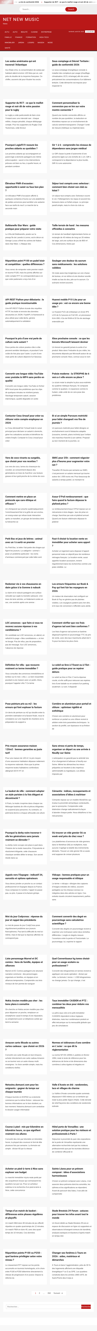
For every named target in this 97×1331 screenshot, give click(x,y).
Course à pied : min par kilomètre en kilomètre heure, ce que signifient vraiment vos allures (24, 1130)
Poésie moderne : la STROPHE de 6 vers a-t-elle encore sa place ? (70, 375)
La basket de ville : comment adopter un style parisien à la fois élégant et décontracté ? (24, 794)
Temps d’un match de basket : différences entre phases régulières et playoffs (24, 1214)
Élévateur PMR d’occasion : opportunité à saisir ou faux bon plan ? (24, 187)
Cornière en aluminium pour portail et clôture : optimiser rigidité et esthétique (71, 707)
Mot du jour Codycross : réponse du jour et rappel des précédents (24, 918)
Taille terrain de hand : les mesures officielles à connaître (70, 227)
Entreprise (46, 32)
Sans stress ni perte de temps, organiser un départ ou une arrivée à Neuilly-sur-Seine (71, 749)
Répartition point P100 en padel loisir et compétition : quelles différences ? (25, 262)
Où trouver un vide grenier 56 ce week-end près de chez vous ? (69, 834)
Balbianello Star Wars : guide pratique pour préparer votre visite (23, 227)
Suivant (57, 1293)
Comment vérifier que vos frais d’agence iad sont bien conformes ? (70, 624)
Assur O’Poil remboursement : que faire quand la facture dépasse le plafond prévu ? (70, 500)
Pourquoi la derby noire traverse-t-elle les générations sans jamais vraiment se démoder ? (23, 836)
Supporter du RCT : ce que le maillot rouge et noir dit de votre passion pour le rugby (24, 106)
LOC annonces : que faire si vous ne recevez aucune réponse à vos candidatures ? (24, 626)
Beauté (24, 32)
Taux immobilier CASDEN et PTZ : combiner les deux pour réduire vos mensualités (70, 1004)
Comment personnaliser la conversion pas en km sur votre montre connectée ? (68, 106)
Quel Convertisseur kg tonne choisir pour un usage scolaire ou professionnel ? (71, 962)
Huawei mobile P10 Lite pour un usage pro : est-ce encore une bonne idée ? (71, 303)
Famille (8, 37)
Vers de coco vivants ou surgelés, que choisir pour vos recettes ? (22, 459)
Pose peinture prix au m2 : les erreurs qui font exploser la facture (23, 705)
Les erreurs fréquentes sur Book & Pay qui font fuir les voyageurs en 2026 (70, 587)
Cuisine (34, 32)
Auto (15, 32)
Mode (50, 42)
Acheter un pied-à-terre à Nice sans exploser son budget (24, 1170)
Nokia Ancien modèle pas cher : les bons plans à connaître (23, 1002)
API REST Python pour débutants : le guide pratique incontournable (24, 301)
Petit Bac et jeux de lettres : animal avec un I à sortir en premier (23, 540)
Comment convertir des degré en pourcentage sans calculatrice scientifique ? (69, 920)
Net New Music (21, 19)
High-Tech (44, 37)
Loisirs (31, 42)
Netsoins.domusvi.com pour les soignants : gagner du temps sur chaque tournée (22, 1088)
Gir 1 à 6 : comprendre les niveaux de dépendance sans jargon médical (71, 146)
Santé (7, 48)
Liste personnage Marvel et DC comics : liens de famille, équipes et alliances (24, 962)
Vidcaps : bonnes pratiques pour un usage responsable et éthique (70, 876)
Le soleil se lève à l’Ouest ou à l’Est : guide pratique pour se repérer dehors (71, 668)
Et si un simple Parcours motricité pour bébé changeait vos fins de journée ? (69, 419)
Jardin (21, 42)
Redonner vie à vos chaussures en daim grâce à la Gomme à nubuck (23, 585)
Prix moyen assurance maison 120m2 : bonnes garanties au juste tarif (23, 749)
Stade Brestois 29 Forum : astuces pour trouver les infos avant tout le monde (70, 1214)
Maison (41, 42)
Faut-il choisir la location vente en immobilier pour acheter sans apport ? (71, 542)
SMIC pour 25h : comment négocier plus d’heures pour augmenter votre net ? (71, 461)
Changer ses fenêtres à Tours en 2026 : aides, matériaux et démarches (69, 1256)
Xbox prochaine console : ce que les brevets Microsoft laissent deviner (71, 340)
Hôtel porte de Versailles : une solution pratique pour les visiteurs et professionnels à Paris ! (71, 1130)
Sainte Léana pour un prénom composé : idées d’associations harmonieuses (68, 1172)
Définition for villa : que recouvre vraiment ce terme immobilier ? (22, 666)
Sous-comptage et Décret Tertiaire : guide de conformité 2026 (71, 62)
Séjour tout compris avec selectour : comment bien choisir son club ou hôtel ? (71, 187)
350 (49, 1293)
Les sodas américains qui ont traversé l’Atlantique (20, 62)
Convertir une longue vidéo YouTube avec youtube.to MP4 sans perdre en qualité (24, 377)
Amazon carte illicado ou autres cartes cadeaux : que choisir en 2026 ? (24, 1046)
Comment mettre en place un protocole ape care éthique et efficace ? (20, 500)
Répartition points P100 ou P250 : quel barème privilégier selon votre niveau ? (23, 1256)
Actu (7, 32)
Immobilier (10, 42)
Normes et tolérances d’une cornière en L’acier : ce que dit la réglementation (71, 1046)
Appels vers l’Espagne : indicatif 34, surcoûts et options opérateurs (24, 876)
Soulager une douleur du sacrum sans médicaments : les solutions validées (69, 264)
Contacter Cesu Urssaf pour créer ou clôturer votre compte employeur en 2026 (24, 419)
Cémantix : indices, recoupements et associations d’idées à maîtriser (71, 792)
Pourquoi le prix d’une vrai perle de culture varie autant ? (23, 340)
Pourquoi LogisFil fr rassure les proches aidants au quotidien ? (21, 146)
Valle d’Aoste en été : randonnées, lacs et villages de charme (70, 1086)
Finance (18, 37)
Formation (31, 37)
